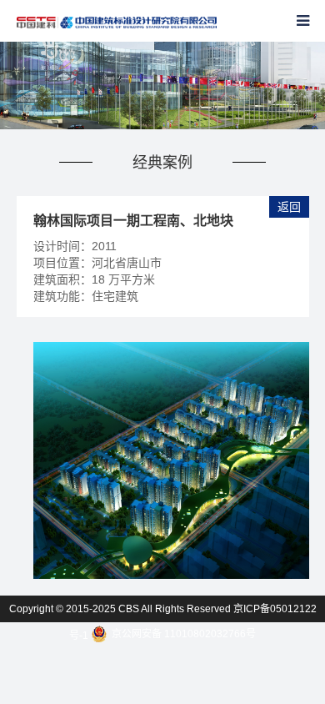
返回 (289, 207)
